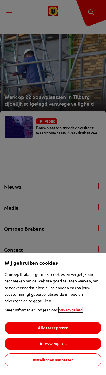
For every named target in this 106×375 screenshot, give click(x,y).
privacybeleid (71, 309)
